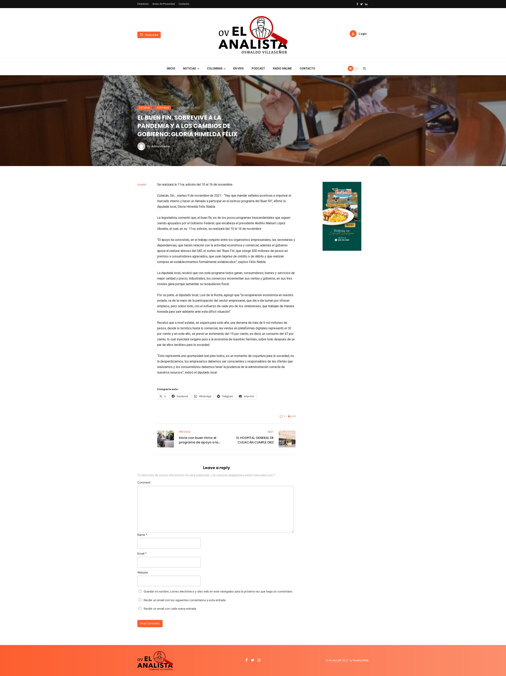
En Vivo (238, 68)
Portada (163, 107)
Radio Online (282, 68)
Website (142, 572)
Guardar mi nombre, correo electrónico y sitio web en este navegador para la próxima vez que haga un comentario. (218, 591)
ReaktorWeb (361, 660)
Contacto (184, 3)
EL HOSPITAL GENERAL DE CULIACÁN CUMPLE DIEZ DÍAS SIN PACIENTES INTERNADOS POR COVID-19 (252, 440)
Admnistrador (160, 146)
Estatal (144, 107)
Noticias (189, 68)
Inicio (171, 68)
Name (142, 535)
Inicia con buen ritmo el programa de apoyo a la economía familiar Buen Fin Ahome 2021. (198, 440)
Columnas (215, 68)
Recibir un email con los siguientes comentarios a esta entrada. (185, 600)
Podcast (258, 68)
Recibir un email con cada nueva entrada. (170, 608)
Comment (143, 482)
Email (141, 553)
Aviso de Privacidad (163, 3)
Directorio (143, 3)
